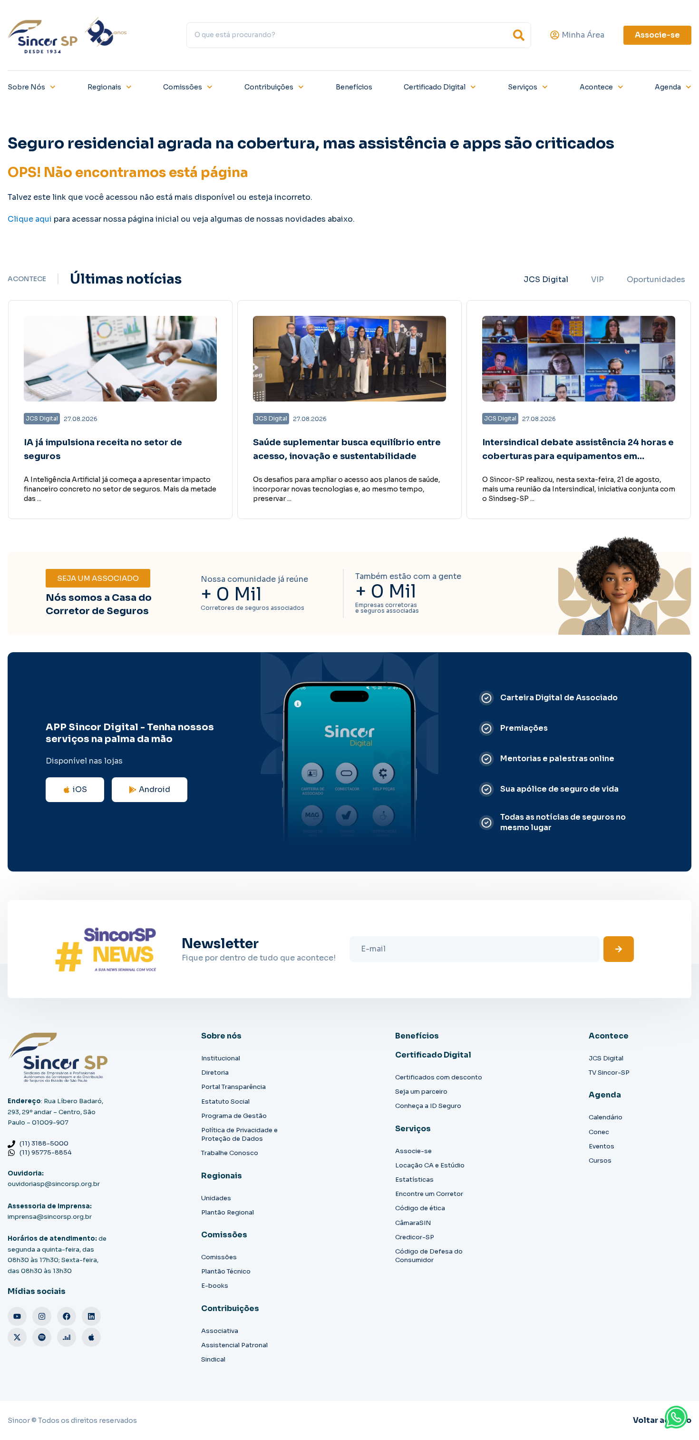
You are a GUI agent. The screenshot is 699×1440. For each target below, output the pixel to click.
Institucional (220, 1058)
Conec (599, 1132)
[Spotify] (41, 1337)
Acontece (596, 87)
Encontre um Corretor (429, 1194)
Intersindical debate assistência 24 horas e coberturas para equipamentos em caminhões (578, 456)
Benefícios (354, 87)
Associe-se (413, 1151)
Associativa (219, 1331)
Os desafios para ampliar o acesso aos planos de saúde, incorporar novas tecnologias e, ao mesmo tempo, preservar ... (346, 489)
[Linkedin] (91, 1316)
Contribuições (268, 87)
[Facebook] (66, 1316)
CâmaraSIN (413, 1223)
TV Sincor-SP (609, 1072)
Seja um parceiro (421, 1091)
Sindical (213, 1359)
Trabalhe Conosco (229, 1153)
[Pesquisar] (519, 35)
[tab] (546, 280)
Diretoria (215, 1072)
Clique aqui (30, 219)
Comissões (182, 87)
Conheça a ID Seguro (428, 1106)
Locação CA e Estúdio (430, 1165)
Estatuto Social (225, 1101)
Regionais (104, 87)
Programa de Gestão (234, 1116)
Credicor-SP (414, 1237)
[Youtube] (17, 1316)
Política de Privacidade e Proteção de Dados (239, 1134)
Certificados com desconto (438, 1077)
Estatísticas (414, 1180)
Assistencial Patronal (234, 1345)
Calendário (605, 1117)
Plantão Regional (227, 1212)
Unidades (216, 1198)
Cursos (600, 1160)
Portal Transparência (233, 1087)
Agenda (668, 87)
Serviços (522, 87)
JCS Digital (606, 1058)
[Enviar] (618, 949)
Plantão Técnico (226, 1271)
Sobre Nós (26, 87)
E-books (214, 1286)
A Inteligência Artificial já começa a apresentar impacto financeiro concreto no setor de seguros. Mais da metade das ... (120, 489)
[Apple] (91, 1337)
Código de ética (420, 1208)
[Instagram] (41, 1316)
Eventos (601, 1146)
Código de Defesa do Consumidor (429, 1255)
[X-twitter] (17, 1337)
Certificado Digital (435, 87)
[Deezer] (66, 1337)
